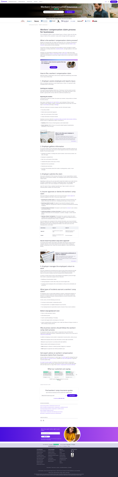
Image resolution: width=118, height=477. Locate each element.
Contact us (61, 462)
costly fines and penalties (45, 334)
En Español (69, 467)
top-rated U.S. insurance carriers (49, 358)
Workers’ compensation (43, 24)
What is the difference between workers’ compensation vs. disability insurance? (54, 407)
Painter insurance (39, 453)
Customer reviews (62, 453)
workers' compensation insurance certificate (66, 364)
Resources (35, 1)
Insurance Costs (29, 1)
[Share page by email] (43, 421)
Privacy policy (49, 467)
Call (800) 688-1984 (52, 446)
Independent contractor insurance (53, 455)
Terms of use (54, 467)
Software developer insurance (41, 456)
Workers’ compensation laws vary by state (58, 53)
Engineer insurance (40, 462)
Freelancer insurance (51, 452)
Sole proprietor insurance (52, 459)
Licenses (58, 467)
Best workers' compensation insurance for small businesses (50, 413)
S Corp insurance (50, 458)
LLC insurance (50, 456)
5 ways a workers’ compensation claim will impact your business (51, 411)
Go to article (73, 141)
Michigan (57, 104)
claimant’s (69, 207)
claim (66, 52)
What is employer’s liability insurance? (47, 410)
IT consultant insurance (40, 455)
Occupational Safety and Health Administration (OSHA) (64, 119)
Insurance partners (62, 455)
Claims (61, 461)
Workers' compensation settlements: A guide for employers (65, 253)
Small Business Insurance (12, 1)
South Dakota (46, 104)
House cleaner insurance (40, 458)
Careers (61, 452)
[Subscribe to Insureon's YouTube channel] (73, 451)
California (58, 102)
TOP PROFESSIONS (40, 449)
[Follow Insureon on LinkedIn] (71, 451)
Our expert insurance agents (46, 362)
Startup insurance (51, 461)
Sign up (45, 436)
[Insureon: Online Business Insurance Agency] (4, 1)
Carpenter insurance (40, 452)
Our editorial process (63, 459)
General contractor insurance (41, 450)
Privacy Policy (49, 439)
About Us (40, 1)
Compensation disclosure (63, 458)
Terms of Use (43, 439)
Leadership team (62, 450)
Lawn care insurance (40, 459)
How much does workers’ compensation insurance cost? (50, 405)
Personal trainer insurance (41, 464)
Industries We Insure (21, 1)
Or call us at (59, 14)
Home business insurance (52, 453)
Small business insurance (33, 24)
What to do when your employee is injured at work (64, 133)
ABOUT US (61, 449)
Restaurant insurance (40, 461)
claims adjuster (71, 195)
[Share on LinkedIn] (41, 421)
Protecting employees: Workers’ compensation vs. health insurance (52, 408)
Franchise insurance (51, 450)
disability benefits (59, 48)
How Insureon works (63, 456)
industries (64, 357)
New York (52, 102)
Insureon (41, 470)
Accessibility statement (63, 467)
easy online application (67, 358)
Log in (106, 1)
